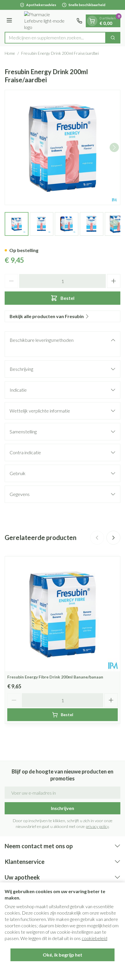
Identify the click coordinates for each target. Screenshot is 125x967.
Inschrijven (62, 808)
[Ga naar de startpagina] (45, 21)
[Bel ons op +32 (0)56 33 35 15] (79, 21)
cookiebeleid (94, 938)
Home (10, 53)
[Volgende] (114, 147)
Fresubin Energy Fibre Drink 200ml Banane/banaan (55, 676)
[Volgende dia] (113, 538)
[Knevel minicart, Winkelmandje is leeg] (92, 21)
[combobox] (55, 37)
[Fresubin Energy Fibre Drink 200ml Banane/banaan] (62, 614)
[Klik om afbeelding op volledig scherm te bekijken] (62, 147)
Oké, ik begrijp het (62, 954)
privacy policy (97, 826)
